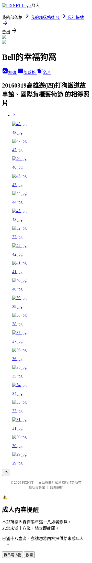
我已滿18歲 (12, 555)
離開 (29, 555)
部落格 (30, 72)
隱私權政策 (37, 488)
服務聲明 (56, 488)
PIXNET (27, 482)
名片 (47, 72)
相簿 (12, 72)
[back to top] (6, 473)
